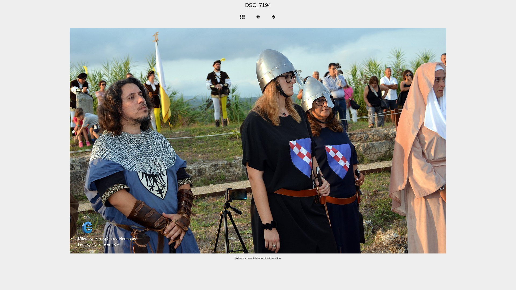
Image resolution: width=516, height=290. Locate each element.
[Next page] (333, 140)
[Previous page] (145, 140)
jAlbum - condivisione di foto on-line (258, 258)
